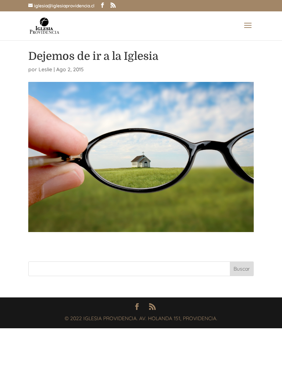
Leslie (45, 69)
